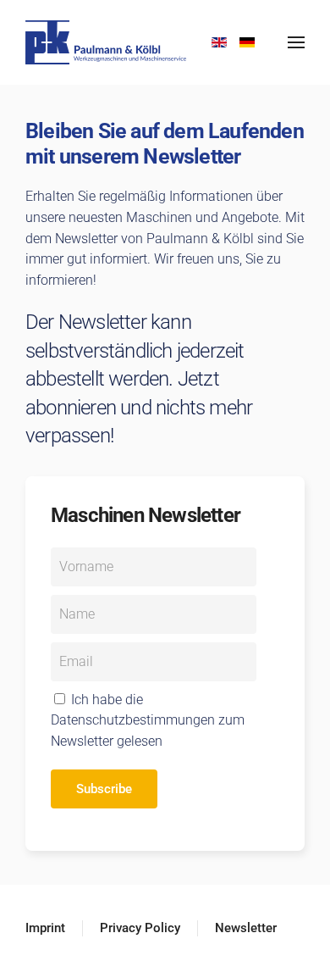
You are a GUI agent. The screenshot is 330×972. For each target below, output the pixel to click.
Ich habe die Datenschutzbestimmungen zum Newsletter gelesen (148, 721)
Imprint (45, 928)
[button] (296, 42)
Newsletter (246, 928)
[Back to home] (110, 42)
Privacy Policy (140, 928)
